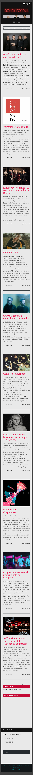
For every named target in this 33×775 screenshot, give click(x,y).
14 (22, 684)
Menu (17, 22)
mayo (11, 729)
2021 (7, 729)
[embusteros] (16, 176)
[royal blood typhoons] (16, 493)
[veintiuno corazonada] (16, 110)
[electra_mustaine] (16, 422)
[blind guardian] (16, 42)
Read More (8, 88)
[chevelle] (16, 303)
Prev (6, 684)
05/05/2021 (26, 88)
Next (27, 684)
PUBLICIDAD (9, 742)
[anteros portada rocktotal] (16, 362)
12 (17, 684)
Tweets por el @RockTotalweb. (12, 689)
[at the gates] (16, 626)
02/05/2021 (26, 543)
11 (14, 684)
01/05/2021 (26, 674)
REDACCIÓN (9, 738)
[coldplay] (16, 560)
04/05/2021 (26, 157)
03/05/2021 (26, 223)
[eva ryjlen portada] (16, 241)
